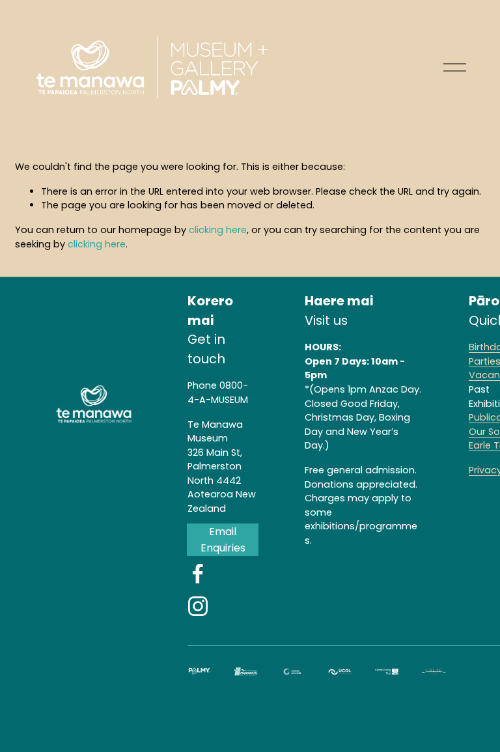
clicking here (218, 229)
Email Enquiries (223, 539)
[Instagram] (198, 606)
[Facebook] (198, 573)
